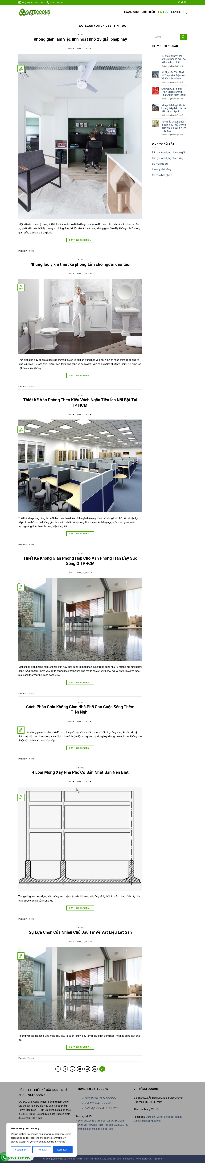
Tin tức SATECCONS (98, 1103)
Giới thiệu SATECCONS (100, 1098)
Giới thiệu (148, 11)
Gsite (137, 1120)
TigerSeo (157, 1158)
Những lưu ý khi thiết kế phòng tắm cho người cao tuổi (80, 264)
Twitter (160, 1116)
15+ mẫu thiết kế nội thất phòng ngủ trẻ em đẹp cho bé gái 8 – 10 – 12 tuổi (173, 126)
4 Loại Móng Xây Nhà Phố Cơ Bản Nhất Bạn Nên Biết (80, 772)
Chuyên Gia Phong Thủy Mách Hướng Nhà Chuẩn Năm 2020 (173, 91)
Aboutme (156, 1120)
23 (94, 1068)
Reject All (42, 1149)
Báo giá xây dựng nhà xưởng (167, 158)
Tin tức (163, 11)
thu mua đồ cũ (160, 163)
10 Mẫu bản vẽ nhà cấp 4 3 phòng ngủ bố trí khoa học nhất (173, 59)
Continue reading (80, 240)
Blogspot (169, 1116)
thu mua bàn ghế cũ (162, 175)
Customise (21, 1149)
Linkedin (150, 1116)
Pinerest (145, 1120)
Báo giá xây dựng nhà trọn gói (168, 152)
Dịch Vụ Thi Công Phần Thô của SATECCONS (103, 1124)
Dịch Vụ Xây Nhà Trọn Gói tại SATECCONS (101, 1120)
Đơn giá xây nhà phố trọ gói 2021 (96, 1128)
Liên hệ (175, 11)
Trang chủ (131, 11)
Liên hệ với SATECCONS (101, 1108)
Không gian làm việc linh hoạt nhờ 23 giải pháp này (80, 39)
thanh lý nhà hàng (161, 169)
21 (79, 1068)
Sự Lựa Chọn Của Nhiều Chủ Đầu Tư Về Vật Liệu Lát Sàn (80, 932)
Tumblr (178, 1116)
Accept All (62, 1149)
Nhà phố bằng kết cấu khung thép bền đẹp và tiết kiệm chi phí (173, 108)
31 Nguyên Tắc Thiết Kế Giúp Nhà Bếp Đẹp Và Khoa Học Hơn (173, 75)
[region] (41, 1140)
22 (87, 1068)
